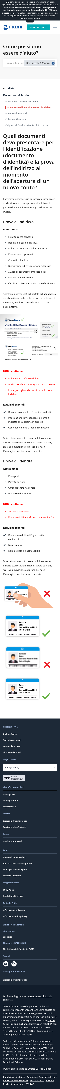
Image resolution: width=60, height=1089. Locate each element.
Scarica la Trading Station (15, 820)
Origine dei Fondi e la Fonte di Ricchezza (26, 125)
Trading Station (10, 800)
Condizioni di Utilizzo (14, 1077)
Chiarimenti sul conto (16, 119)
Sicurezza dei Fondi (12, 752)
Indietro (11, 88)
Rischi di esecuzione (13, 1084)
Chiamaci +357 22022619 (14, 943)
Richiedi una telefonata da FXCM (18, 949)
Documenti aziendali (16, 113)
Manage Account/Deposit (15, 869)
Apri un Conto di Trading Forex (17, 863)
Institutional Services (13, 896)
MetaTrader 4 (9, 806)
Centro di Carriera (11, 746)
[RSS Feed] (14, 963)
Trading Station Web (12, 841)
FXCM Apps (8, 889)
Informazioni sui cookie (14, 910)
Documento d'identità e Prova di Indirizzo (29, 107)
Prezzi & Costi (37, 1080)
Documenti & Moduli (16, 95)
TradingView (9, 794)
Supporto (7, 936)
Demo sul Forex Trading (14, 857)
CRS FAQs (30, 1084)
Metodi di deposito (12, 875)
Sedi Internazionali (12, 740)
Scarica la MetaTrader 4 (14, 827)
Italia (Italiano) (12, 767)
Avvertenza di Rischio (40, 996)
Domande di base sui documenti (22, 101)
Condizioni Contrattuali (39, 1077)
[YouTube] (5, 963)
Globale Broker (10, 734)
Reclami (50, 1080)
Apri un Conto (38, 27)
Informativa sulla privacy (15, 916)
